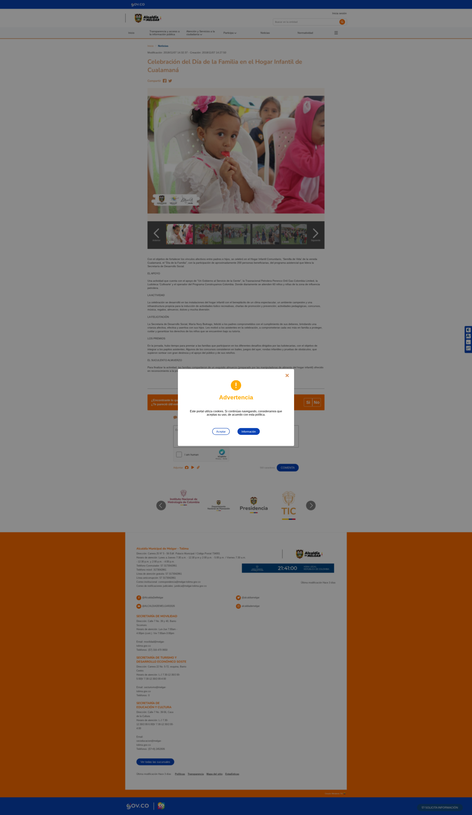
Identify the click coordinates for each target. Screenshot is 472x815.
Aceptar (221, 431)
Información (249, 431)
